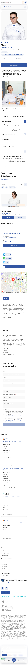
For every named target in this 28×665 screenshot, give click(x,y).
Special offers (4, 570)
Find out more (10, 655)
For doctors (4, 564)
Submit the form (14, 424)
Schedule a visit (14, 65)
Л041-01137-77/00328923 (7, 514)
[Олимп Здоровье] (10, 2)
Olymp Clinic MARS (20, 204)
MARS (3, 187)
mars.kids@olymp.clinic (7, 538)
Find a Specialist (5, 179)
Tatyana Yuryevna (7, 210)
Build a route (14, 245)
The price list (4, 566)
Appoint (8, 217)
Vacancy (3, 568)
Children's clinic (4, 555)
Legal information (5, 575)
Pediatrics (4, 52)
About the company (6, 561)
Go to (4, 166)
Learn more (20, 217)
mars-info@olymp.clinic (7, 457)
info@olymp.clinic (6, 485)
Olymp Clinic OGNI (5, 553)
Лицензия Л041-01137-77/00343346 (9, 487)
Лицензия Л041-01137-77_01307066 (9, 459)
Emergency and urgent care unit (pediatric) (12, 54)
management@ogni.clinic (8, 511)
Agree (4, 655)
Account (25, 2)
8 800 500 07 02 (6, 480)
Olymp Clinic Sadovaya (6, 552)
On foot (6, 298)
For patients (4, 562)
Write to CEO (5, 592)
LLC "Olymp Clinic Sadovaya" (15, 415)
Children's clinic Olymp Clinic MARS (9, 204)
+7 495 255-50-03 (6, 6)
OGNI (6, 187)
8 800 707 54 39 (6, 507)
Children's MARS (12, 187)
